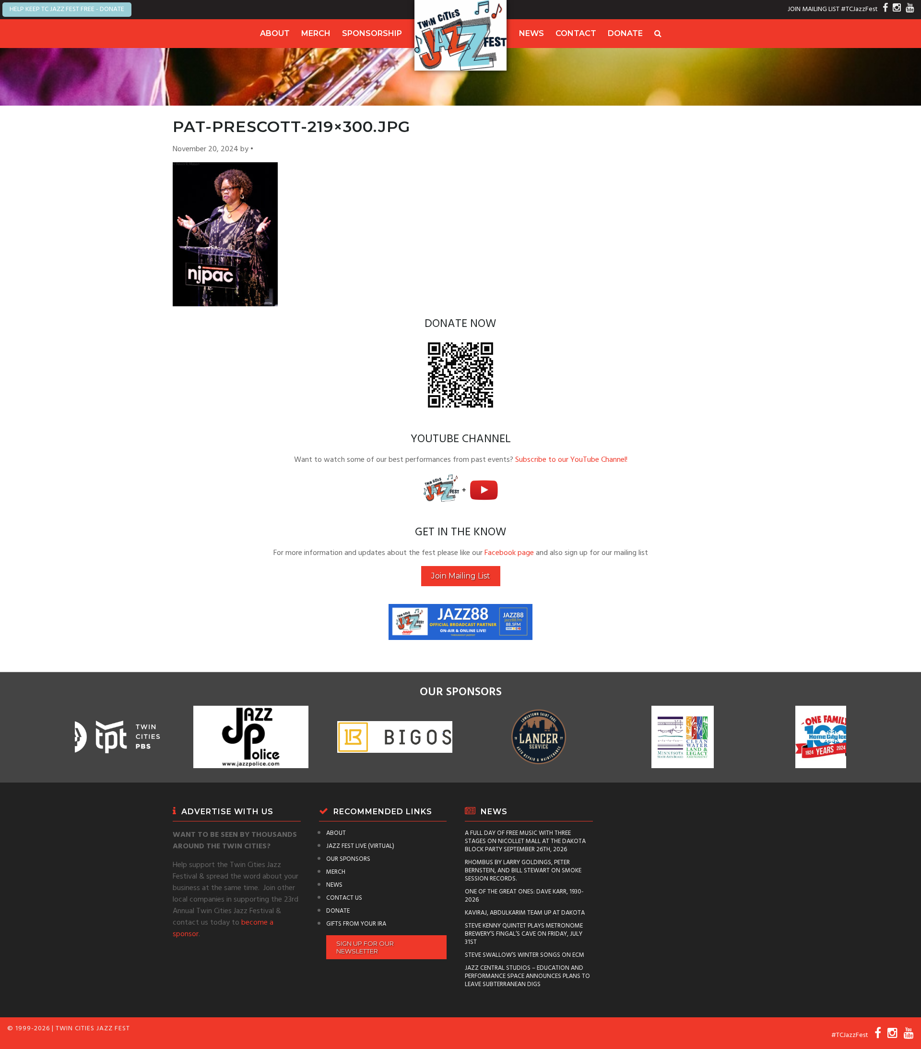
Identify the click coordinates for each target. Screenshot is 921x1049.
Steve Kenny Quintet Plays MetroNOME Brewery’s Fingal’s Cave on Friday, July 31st (524, 934)
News (531, 33)
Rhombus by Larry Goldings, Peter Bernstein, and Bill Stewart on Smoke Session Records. (523, 870)
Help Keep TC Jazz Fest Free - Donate (67, 9)
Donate (625, 33)
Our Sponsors (348, 859)
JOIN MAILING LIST (813, 9)
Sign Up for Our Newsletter (365, 947)
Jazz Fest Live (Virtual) (360, 846)
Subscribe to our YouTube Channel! (571, 460)
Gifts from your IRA (356, 924)
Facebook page (509, 553)
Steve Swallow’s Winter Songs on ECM (524, 955)
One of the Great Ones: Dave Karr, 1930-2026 (524, 896)
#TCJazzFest (859, 9)
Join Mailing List (460, 575)
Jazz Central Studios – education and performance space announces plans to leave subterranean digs (527, 976)
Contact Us (344, 898)
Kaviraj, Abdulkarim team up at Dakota (525, 913)
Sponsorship (372, 33)
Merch (316, 33)
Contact (575, 33)
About (275, 33)
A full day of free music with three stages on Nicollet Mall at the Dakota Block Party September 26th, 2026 (525, 841)
